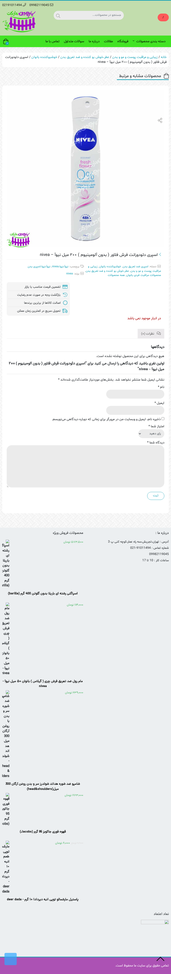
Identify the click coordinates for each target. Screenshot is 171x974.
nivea (69, 274)
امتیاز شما (156, 426)
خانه (164, 57)
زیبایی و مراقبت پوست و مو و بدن (135, 57)
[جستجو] (58, 15)
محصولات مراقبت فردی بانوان (143, 275)
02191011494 (12, 5)
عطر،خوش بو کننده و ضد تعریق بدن (84, 57)
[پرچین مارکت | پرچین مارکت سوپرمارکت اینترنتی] (19, 21)
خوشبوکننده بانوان (44, 57)
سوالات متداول (74, 41)
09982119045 (39, 5)
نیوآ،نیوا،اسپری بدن (39, 267)
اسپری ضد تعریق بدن (135, 267)
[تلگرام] (10, 959)
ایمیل (159, 403)
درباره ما (94, 41)
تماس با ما (52, 41)
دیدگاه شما (155, 442)
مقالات (108, 41)
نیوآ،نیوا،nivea (60, 267)
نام (161, 387)
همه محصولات (116, 275)
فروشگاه (122, 41)
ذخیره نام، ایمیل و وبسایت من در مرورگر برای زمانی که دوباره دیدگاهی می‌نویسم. (106, 419)
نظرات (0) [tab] (148, 334)
